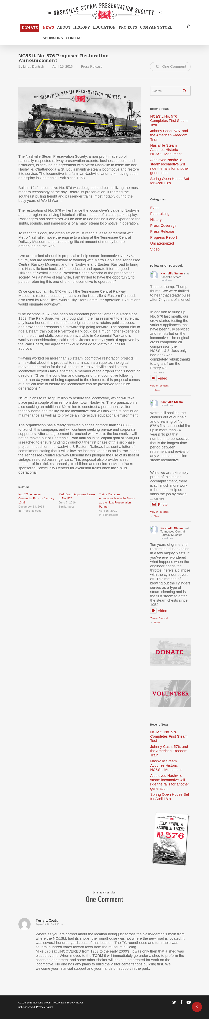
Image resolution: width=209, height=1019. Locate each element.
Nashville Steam (171, 273)
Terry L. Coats (47, 920)
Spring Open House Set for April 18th (169, 181)
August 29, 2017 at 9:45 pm (49, 924)
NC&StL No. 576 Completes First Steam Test (169, 120)
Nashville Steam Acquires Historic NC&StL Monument (166, 149)
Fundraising (159, 214)
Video (155, 249)
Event (155, 208)
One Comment (173, 66)
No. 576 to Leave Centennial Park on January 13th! (36, 498)
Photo (163, 504)
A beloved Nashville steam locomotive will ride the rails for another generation (169, 166)
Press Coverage (163, 226)
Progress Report (163, 237)
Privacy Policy (44, 1007)
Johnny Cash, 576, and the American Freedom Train (169, 135)
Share (157, 390)
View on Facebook (159, 385)
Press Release (91, 66)
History (156, 220)
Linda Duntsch (33, 66)
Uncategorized (162, 243)
